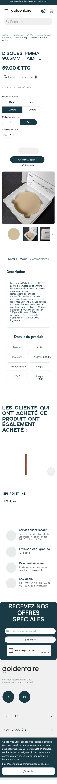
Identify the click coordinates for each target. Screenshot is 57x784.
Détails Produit (17, 259)
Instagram (24, 696)
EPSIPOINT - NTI (14, 493)
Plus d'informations (12, 763)
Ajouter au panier (27, 159)
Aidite (40, 347)
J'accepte (28, 771)
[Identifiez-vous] (43, 11)
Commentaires (39, 259)
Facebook (8, 696)
